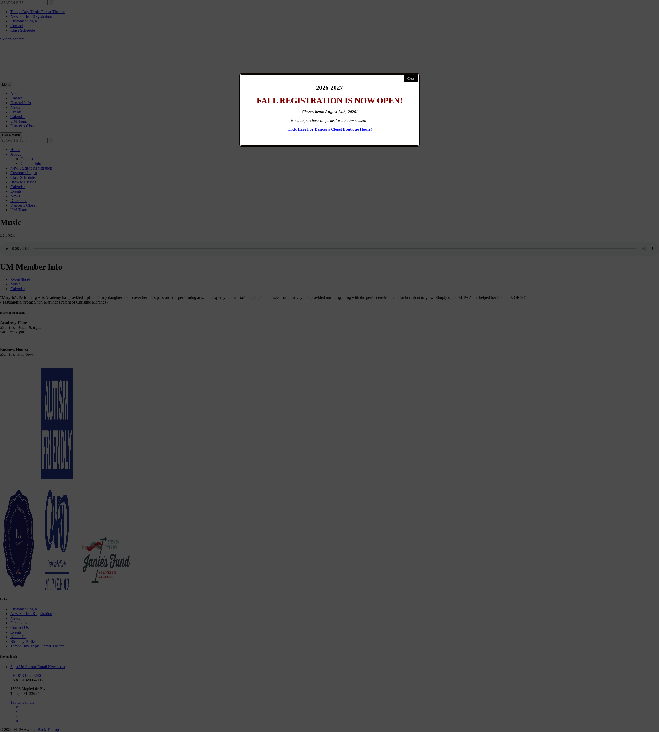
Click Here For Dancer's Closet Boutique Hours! (329, 129)
